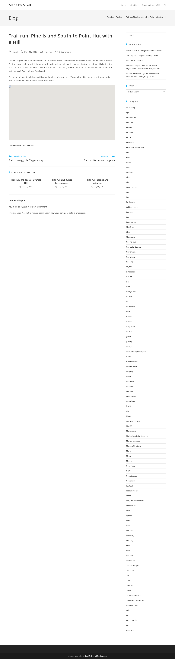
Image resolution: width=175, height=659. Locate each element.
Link (128, 411)
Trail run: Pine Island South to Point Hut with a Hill (146, 17)
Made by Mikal (20, 5)
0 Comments (65, 52)
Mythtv (129, 461)
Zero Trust (130, 630)
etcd (128, 311)
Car (127, 217)
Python (129, 515)
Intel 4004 (130, 381)
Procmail (129, 495)
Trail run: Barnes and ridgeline (97, 181)
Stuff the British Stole (134, 60)
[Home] (103, 17)
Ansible (129, 127)
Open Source (131, 476)
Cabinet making (132, 207)
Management (131, 431)
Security (129, 555)
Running (129, 540)
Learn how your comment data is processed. (65, 213)
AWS (128, 157)
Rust (128, 545)
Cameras (129, 212)
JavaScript (130, 386)
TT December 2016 (133, 595)
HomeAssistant (132, 361)
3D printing (130, 107)
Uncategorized (132, 605)
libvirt (128, 406)
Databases (130, 272)
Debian (129, 276)
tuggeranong (27, 145)
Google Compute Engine (136, 351)
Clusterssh (130, 237)
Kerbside (129, 391)
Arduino (129, 132)
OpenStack (130, 481)
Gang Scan (130, 326)
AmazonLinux (131, 117)
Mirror (128, 451)
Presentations (132, 491)
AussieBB (130, 142)
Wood (128, 615)
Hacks (128, 356)
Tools (128, 580)
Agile (128, 112)
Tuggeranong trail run (135, 600)
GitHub (129, 331)
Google (129, 346)
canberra (17, 145)
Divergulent (131, 291)
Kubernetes (131, 396)
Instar (128, 376)
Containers (130, 257)
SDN (128, 550)
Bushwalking (131, 202)
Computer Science (133, 247)
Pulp (128, 511)
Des (127, 282)
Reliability (130, 535)
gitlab (128, 336)
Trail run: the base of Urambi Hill (26, 181)
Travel (128, 590)
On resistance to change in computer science (144, 50)
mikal (15, 52)
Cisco (128, 232)
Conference (130, 252)
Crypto (129, 266)
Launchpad (130, 401)
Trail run (48, 52)
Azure (128, 162)
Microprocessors (133, 441)
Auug (128, 152)
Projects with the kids (135, 501)
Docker (129, 296)
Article (128, 137)
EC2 (127, 301)
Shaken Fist (130, 560)
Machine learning (133, 421)
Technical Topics (132, 565)
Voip (128, 610)
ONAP (128, 471)
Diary (128, 286)
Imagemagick (131, 366)
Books (128, 197)
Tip (127, 575)
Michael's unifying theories (137, 436)
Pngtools (129, 486)
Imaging (129, 371)
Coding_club (131, 242)
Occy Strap (130, 466)
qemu (128, 520)
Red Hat (129, 530)
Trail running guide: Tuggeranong (62, 181)
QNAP (128, 525)
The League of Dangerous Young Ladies (142, 55)
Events (129, 316)
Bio (127, 182)
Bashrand (130, 172)
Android (129, 122)
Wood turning (132, 620)
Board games (131, 187)
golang (129, 341)
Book (128, 192)
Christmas (130, 227)
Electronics (130, 306)
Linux (128, 416)
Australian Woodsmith (135, 147)
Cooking (129, 262)
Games (129, 321)
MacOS (129, 426)
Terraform (130, 570)
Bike (128, 177)
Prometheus (131, 505)
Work (128, 625)
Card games (131, 222)
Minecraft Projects (133, 446)
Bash (128, 167)
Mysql (128, 456)
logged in (25, 206)
